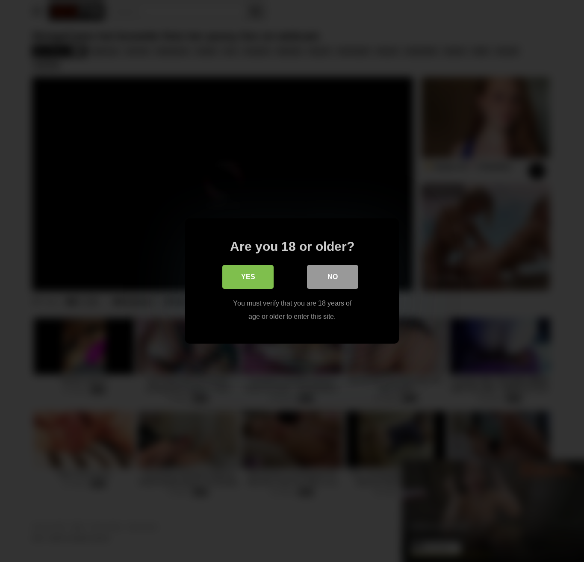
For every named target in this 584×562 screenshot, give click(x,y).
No (332, 276)
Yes (248, 276)
